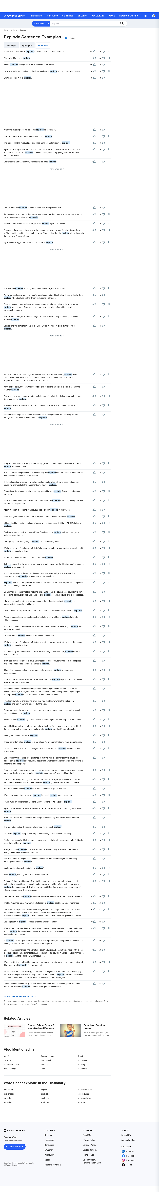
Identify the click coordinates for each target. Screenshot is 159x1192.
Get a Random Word (14, 1146)
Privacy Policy (89, 1139)
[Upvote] (94, 51)
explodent (8, 1102)
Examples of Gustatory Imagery (94, 1026)
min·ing (81, 1064)
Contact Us (126, 1135)
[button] (145, 15)
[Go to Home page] (14, 16)
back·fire (7, 1060)
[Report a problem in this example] (108, 51)
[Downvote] (103, 51)
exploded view (84, 1098)
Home (6, 30)
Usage (47, 1159)
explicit (44, 1089)
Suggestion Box (128, 1139)
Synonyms (27, 45)
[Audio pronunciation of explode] (65, 37)
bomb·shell (46, 1060)
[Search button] (123, 23)
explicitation (9, 1093)
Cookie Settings (90, 1149)
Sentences (39, 23)
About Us (87, 1135)
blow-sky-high (10, 1068)
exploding (82, 1068)
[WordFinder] (153, 15)
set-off (6, 1056)
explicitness (83, 1093)
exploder (45, 1102)
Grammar (48, 1149)
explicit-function (85, 1089)
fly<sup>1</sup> (48, 1056)
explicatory (8, 1089)
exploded (45, 1098)
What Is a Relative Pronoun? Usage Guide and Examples (41, 1026)
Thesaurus (49, 1139)
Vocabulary (49, 1154)
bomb (80, 1056)
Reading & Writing (52, 1164)
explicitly (45, 1093)
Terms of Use (88, 1154)
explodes (82, 1102)
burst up (44, 1064)
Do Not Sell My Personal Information (92, 1161)
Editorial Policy (89, 1144)
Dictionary (48, 1135)
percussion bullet (11, 1064)
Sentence (14, 30)
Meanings (11, 45)
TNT (43, 1068)
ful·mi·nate (82, 1060)
